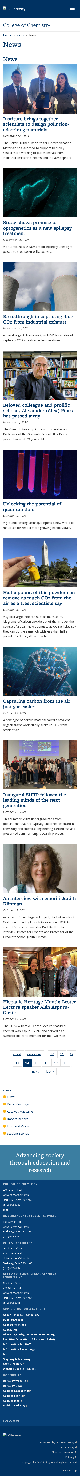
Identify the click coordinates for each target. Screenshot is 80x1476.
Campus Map (12, 1400)
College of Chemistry (26, 25)
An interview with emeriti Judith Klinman (39, 901)
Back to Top (70, 1470)
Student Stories (18, 1133)
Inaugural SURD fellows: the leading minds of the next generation (34, 799)
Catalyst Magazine (20, 1111)
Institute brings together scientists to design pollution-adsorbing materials (36, 124)
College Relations (14, 1324)
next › (37, 1071)
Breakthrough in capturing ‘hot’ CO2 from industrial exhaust (38, 319)
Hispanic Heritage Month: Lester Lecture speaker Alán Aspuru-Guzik (39, 1007)
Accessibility (68, 1447)
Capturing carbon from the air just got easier (36, 703)
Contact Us (10, 1329)
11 (63, 1055)
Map (6, 1209)
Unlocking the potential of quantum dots (32, 506)
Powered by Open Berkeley (58, 1442)
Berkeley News (14, 1386)
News (20, 35)
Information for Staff (17, 1344)
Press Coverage (18, 1104)
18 (67, 1064)
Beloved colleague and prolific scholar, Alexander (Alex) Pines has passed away (38, 410)
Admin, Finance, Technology (21, 1315)
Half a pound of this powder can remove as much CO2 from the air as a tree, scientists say (39, 597)
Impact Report (17, 1119)
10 (53, 1055)
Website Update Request (19, 1369)
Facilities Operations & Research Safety (29, 1339)
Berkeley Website (16, 1381)
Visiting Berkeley (15, 1405)
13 (19, 1064)
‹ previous (35, 1054)
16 (48, 1064)
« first (18, 1054)
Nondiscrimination (64, 1452)
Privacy (71, 1457)
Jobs (6, 1354)
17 (57, 1064)
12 (73, 1055)
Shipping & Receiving (16, 1359)
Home (7, 35)
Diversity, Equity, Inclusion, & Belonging (29, 1334)
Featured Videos (19, 1126)
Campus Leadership (17, 1391)
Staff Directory (14, 1364)
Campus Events (14, 1395)
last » (51, 1071)
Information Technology (19, 1349)
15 (38, 1064)
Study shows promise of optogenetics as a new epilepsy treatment (37, 227)
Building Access (13, 1320)
